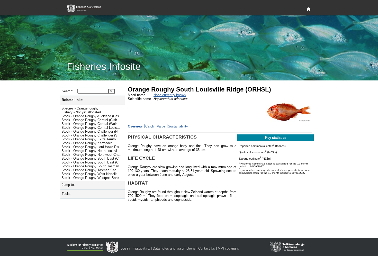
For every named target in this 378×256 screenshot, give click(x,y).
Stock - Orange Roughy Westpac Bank (90, 178)
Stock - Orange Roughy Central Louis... (90, 128)
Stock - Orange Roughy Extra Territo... (90, 139)
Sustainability (178, 126)
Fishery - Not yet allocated (81, 112)
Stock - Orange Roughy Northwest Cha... (91, 155)
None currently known (170, 95)
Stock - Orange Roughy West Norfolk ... (91, 174)
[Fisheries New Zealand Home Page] (87, 8)
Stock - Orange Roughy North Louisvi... (90, 151)
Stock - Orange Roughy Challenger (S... (91, 135)
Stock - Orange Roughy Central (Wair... (90, 124)
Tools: (66, 194)
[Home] (308, 9)
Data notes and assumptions (174, 248)
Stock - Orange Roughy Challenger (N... (91, 131)
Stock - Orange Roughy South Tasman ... (92, 166)
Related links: (72, 100)
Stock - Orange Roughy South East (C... (91, 158)
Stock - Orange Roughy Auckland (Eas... (91, 116)
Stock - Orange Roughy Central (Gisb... (90, 120)
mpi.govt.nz (141, 248)
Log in (125, 248)
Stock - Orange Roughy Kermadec (87, 143)
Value (161, 126)
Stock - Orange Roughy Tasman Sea (88, 170)
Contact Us (206, 248)
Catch (149, 126)
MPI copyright (228, 248)
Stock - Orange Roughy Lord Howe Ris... (91, 147)
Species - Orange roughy (79, 108)
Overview (135, 126)
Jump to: (68, 185)
